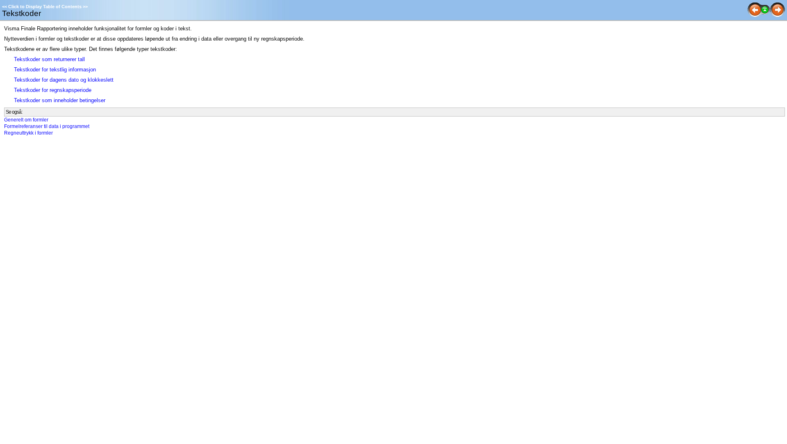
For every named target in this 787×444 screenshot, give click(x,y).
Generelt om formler (26, 120)
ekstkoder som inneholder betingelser (61, 100)
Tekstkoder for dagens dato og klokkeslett (64, 80)
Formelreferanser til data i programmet (46, 126)
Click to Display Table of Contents (45, 6)
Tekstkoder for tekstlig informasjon (55, 69)
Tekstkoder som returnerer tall (49, 59)
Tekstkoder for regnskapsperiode (52, 90)
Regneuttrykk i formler (28, 133)
